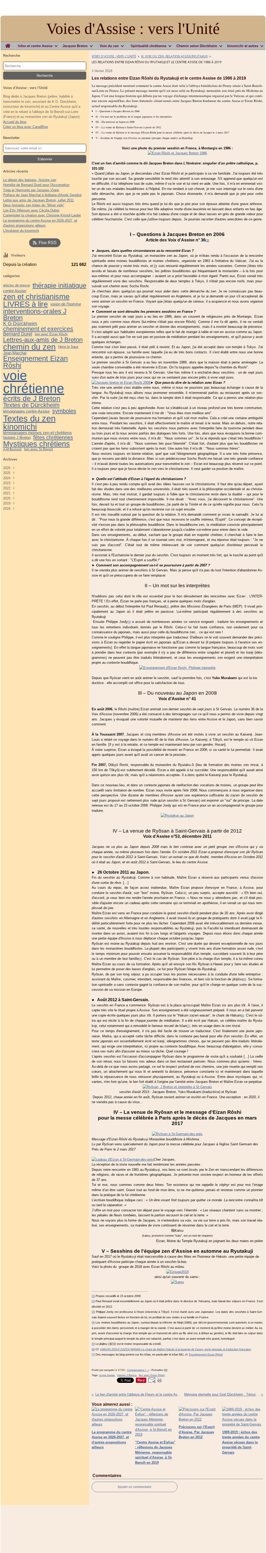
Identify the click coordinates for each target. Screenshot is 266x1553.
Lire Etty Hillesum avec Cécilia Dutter (31, 210)
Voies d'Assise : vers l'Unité (114, 56)
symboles (64, 411)
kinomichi (20, 427)
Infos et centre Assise (35, 46)
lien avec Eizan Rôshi (51, 334)
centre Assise (14, 291)
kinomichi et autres (242, 46)
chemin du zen (29, 347)
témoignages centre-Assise (26, 411)
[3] (129, 621)
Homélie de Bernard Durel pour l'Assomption (36, 185)
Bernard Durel (17, 334)
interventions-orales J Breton (34, 314)
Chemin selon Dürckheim (196, 46)
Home (8, 44)
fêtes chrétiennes (53, 437)
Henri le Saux (68, 347)
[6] (242, 1015)
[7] (188, 1025)
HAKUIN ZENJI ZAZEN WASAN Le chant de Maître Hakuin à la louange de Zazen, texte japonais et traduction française (175, 1349)
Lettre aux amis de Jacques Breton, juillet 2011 (38, 200)
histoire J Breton (17, 437)
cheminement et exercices (38, 329)
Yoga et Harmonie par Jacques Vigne (31, 190)
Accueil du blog (14, 122)
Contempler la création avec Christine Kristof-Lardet (42, 215)
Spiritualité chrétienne (148, 46)
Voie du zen (109, 46)
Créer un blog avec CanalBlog (25, 127)
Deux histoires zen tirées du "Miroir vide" (33, 205)
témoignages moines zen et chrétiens (37, 433)
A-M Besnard (12, 449)
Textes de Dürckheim (31, 405)
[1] (93, 1296)
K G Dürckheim (20, 323)
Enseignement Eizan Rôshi (35, 362)
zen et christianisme (36, 297)
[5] (244, 979)
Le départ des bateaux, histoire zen (29, 180)
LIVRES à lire (25, 304)
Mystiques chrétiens (36, 444)
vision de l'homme (65, 304)
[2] (167, 606)
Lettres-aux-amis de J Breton (43, 340)
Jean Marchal (14, 353)
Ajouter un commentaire (134, 1487)
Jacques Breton (75, 46)
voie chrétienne (33, 382)
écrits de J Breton (32, 398)
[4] (140, 958)
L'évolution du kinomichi (21, 231)
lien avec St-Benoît (38, 449)
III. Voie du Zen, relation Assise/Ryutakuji (174, 56)
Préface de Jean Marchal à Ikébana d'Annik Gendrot (42, 195)
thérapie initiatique (59, 285)
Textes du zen (29, 418)
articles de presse (16, 285)
